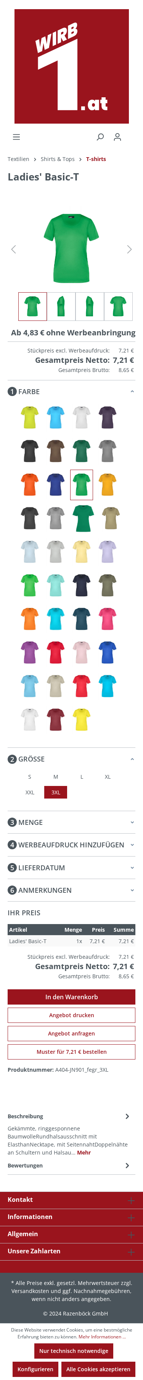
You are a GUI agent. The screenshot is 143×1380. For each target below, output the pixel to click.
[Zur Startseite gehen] (71, 66)
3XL (55, 792)
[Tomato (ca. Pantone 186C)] (81, 686)
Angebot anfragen (71, 1033)
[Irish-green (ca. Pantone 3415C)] (83, 518)
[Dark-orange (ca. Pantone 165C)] (29, 485)
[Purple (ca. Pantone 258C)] (29, 653)
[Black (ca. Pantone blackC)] (29, 451)
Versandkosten (30, 1291)
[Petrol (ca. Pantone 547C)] (81, 619)
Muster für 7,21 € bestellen (72, 1051)
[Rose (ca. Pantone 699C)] (81, 653)
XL (108, 776)
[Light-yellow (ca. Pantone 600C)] (81, 552)
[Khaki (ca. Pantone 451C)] (111, 518)
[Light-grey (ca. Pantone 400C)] (55, 552)
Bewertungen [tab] (25, 1165)
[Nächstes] (129, 249)
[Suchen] (100, 137)
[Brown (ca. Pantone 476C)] (55, 451)
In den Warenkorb (71, 997)
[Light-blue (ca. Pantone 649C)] (29, 552)
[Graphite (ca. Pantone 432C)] (29, 518)
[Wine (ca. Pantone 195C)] (55, 720)
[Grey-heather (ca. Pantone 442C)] (55, 518)
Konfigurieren (35, 1369)
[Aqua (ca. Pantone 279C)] (55, 418)
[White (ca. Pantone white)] (29, 720)
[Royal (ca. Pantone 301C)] (107, 653)
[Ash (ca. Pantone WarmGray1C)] (81, 418)
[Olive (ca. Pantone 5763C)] (107, 585)
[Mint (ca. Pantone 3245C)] (55, 585)
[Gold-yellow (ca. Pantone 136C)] (107, 485)
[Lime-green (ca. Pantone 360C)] (29, 585)
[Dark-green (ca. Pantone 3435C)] (81, 451)
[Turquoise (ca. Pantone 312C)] (107, 686)
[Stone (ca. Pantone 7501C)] (55, 686)
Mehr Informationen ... (102, 1336)
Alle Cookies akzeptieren (98, 1369)
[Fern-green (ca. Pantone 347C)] (81, 485)
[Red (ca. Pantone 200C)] (55, 653)
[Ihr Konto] (117, 137)
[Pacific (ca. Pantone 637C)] (55, 619)
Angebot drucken (71, 1015)
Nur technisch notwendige (73, 1350)
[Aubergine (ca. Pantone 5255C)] (107, 418)
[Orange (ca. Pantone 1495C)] (29, 619)
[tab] (70, 1133)
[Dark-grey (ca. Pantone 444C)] (107, 451)
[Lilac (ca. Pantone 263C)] (107, 552)
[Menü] (16, 137)
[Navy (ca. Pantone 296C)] (81, 585)
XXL (30, 792)
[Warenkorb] (130, 134)
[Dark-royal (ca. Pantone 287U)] (55, 485)
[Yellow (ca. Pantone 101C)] (81, 720)
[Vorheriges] (13, 249)
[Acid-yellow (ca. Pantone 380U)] (29, 418)
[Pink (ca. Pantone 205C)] (107, 619)
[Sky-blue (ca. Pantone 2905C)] (29, 686)
